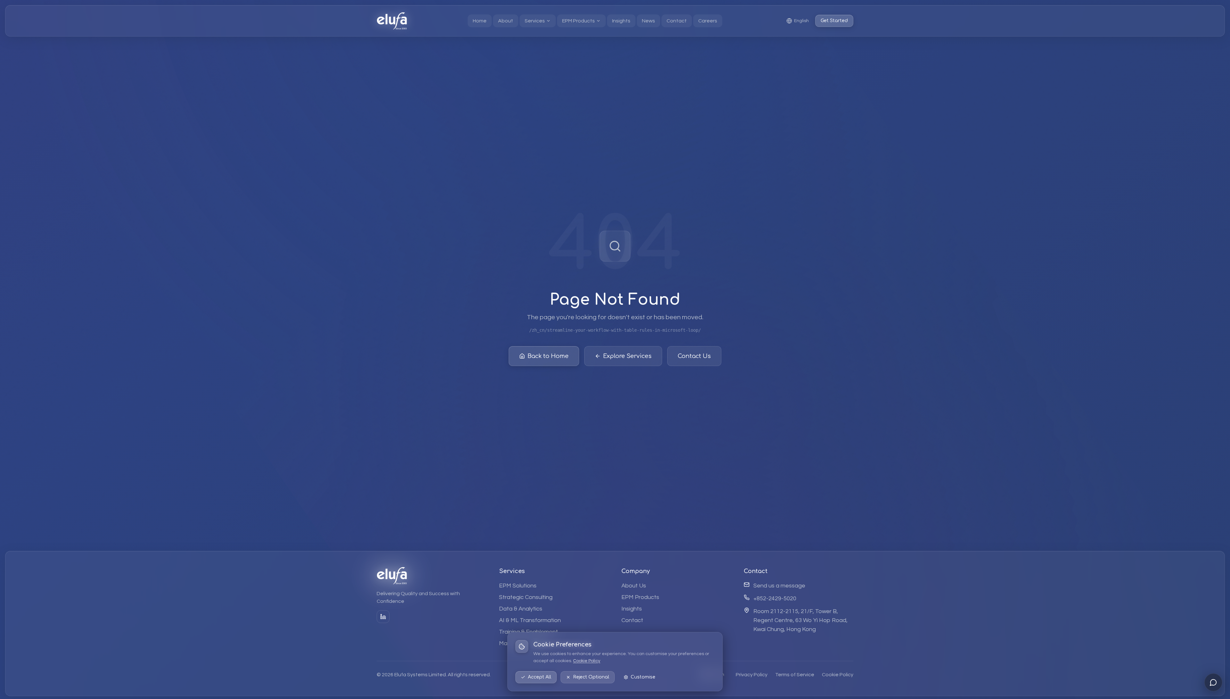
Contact (632, 620)
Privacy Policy (751, 674)
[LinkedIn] (383, 616)
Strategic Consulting (526, 597)
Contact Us (694, 356)
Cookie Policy (586, 661)
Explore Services (627, 356)
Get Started (834, 20)
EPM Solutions (518, 585)
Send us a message (779, 585)
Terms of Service (794, 674)
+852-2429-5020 (774, 598)
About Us (633, 585)
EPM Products (640, 597)
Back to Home (548, 356)
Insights (631, 608)
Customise (643, 677)
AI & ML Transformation (530, 620)
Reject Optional (591, 677)
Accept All (539, 677)
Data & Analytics (520, 608)
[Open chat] (1213, 682)
